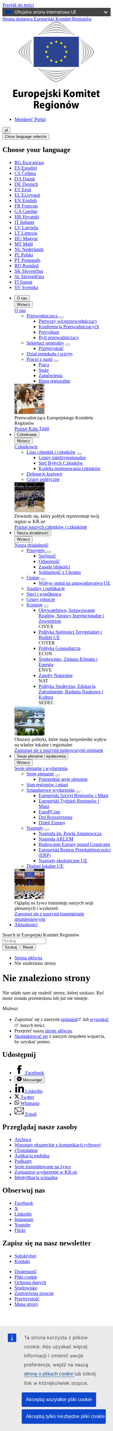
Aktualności (25, 924)
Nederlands (29, 249)
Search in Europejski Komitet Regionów (41, 934)
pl (6, 130)
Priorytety (36, 550)
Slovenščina (29, 276)
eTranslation (26, 1150)
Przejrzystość (51, 348)
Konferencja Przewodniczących (69, 326)
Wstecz (23, 304)
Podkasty (23, 1161)
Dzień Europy (52, 822)
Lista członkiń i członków (51, 452)
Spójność (47, 555)
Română (26, 265)
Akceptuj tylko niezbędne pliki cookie (65, 1416)
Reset (28, 947)
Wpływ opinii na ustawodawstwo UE (74, 583)
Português (27, 260)
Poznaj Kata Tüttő (31, 428)
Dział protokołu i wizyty (50, 353)
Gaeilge (25, 211)
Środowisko (25, 1287)
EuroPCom (49, 811)
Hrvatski (26, 216)
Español (25, 167)
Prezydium (49, 332)
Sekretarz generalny (45, 342)
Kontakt (22, 1261)
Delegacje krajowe (44, 473)
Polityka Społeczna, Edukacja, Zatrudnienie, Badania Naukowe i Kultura (71, 692)
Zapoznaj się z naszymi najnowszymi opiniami (58, 750)
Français (26, 205)
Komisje (34, 604)
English (25, 200)
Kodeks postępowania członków (70, 468)
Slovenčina (28, 271)
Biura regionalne (54, 380)
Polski (23, 254)
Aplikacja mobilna (31, 1155)
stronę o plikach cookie (49, 1373)
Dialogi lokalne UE (45, 866)
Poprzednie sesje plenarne (63, 779)
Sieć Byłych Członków (61, 463)
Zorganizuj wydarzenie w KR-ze (45, 1172)
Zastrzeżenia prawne (34, 1293)
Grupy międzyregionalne (62, 457)
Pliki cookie (25, 1277)
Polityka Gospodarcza (59, 648)
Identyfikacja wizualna (36, 1177)
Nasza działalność (33, 533)
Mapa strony (26, 1304)
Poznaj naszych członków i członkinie (50, 526)
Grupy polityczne (43, 479)
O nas (22, 298)
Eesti (22, 189)
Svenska (26, 287)
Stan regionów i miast (47, 784)
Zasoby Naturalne (56, 675)
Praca (44, 364)
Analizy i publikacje (46, 588)
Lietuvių (25, 233)
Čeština (25, 173)
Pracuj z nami (39, 359)
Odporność (49, 561)
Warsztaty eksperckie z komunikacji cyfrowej (57, 1144)
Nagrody (35, 828)
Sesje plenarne (40, 773)
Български (29, 162)
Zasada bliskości (54, 566)
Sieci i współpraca (44, 593)
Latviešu (26, 227)
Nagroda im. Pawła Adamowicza (70, 833)
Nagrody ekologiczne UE (63, 860)
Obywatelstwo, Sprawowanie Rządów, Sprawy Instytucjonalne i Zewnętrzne (71, 616)
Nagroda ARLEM (56, 838)
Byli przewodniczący (59, 337)
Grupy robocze (41, 599)
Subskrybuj (25, 1255)
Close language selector (26, 136)
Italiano (24, 222)
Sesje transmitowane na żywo (42, 1166)
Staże (44, 370)
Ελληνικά (27, 195)
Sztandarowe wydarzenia (50, 790)
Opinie (33, 577)
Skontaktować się (31, 1036)
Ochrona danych (30, 1282)
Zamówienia (50, 375)
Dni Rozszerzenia (55, 817)
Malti (23, 243)
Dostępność (25, 1271)
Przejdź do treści (18, 5)
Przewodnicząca (43, 315)
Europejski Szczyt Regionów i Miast (73, 795)
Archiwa (22, 1139)
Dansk (24, 178)
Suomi (23, 282)
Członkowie (27, 434)
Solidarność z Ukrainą (60, 572)
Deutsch (26, 184)
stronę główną (58, 1030)
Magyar (26, 238)
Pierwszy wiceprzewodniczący (68, 321)
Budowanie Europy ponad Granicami (74, 844)
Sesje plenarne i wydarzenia (41, 756)
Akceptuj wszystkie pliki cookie (59, 1399)
